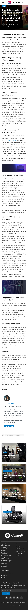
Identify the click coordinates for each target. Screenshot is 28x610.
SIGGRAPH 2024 (19, 435)
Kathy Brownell (11, 24)
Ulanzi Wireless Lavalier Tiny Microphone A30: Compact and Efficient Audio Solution (13, 517)
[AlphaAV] (14, 2)
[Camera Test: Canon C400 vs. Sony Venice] (14, 452)
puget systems (9, 435)
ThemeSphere (22, 602)
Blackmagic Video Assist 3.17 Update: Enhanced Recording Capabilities (14, 476)
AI (2, 435)
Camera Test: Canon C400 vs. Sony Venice (13, 456)
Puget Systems (11, 140)
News (4, 6)
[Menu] (3, 2)
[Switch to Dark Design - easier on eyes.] (23, 2)
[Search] (25, 2)
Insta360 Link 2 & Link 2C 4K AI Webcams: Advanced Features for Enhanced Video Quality (14, 495)
